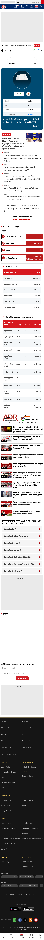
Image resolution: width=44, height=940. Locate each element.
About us (3, 721)
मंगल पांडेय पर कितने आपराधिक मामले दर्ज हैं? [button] (19, 564)
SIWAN (30, 114)
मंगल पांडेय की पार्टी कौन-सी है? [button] (14, 571)
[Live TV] (36, 7)
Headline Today (27, 867)
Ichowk (27, 894)
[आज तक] (4, 7)
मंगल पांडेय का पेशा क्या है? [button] (13, 550)
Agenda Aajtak (27, 823)
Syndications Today (22, 929)
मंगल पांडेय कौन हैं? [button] (10, 529)
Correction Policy (6, 748)
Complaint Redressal (28, 728)
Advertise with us (6, 728)
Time (24, 805)
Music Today (5, 805)
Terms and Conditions (28, 741)
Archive (35, 894)
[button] (40, 936)
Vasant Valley (6, 767)
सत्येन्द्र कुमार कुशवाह (8, 379)
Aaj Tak (19, 2)
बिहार (29, 45)
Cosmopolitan (6, 800)
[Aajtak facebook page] (20, 920)
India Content (27, 861)
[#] (34, 50)
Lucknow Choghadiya (9, 877)
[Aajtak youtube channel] (36, 920)
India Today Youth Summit (10, 839)
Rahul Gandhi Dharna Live (29, 886)
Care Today (5, 861)
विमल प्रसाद (8, 386)
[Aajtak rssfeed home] (30, 920)
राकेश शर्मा (8, 350)
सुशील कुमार (8, 336)
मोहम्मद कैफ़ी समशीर (8, 365)
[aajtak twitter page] (25, 920)
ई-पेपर (25, 2)
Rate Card (25, 734)
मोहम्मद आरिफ (7, 392)
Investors (4, 734)
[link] (42, 2)
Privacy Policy (5, 741)
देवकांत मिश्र (8, 399)
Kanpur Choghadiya (26, 877)
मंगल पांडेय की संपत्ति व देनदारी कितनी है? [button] (17, 557)
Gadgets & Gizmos (8, 810)
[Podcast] (27, 6)
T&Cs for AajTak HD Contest (9, 754)
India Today (35, 2)
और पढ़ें (34, 126)
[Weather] (22, 7)
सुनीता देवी (8, 331)
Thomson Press (27, 776)
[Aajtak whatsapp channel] (14, 920)
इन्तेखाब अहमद (7, 406)
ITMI (2, 777)
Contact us (25, 721)
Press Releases (26, 748)
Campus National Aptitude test (10, 785)
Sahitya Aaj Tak (6, 823)
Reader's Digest (27, 800)
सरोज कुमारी (8, 372)
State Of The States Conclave (32, 839)
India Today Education (9, 772)
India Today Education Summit (9, 846)
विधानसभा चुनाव (21, 45)
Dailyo (19, 894)
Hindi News (4, 45)
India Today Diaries (29, 767)
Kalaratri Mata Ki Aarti (9, 886)
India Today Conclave (8, 828)
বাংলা (29, 2)
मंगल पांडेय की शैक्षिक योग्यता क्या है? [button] (16, 536)
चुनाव (12, 45)
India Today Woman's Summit (30, 831)
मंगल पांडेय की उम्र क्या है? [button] (12, 543)
